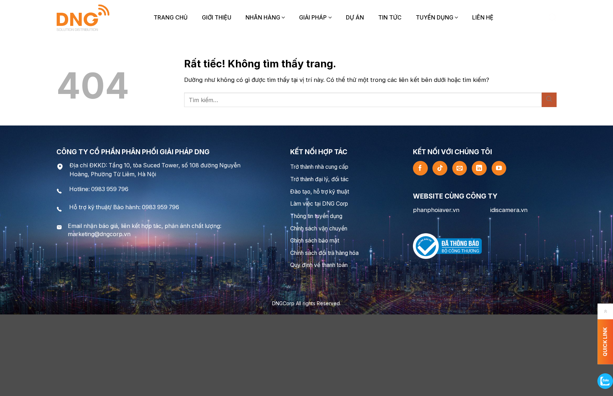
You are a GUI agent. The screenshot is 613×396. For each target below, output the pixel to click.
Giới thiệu (216, 17)
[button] (552, 17)
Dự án (355, 17)
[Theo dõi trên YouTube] (499, 168)
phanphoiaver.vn (436, 209)
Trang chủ (171, 17)
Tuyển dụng (434, 17)
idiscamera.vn (509, 209)
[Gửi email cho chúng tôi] (459, 168)
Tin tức (390, 17)
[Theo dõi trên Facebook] (420, 168)
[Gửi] (549, 100)
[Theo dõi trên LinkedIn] (479, 168)
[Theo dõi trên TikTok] (439, 168)
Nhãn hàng (262, 17)
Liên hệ (482, 17)
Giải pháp (313, 17)
